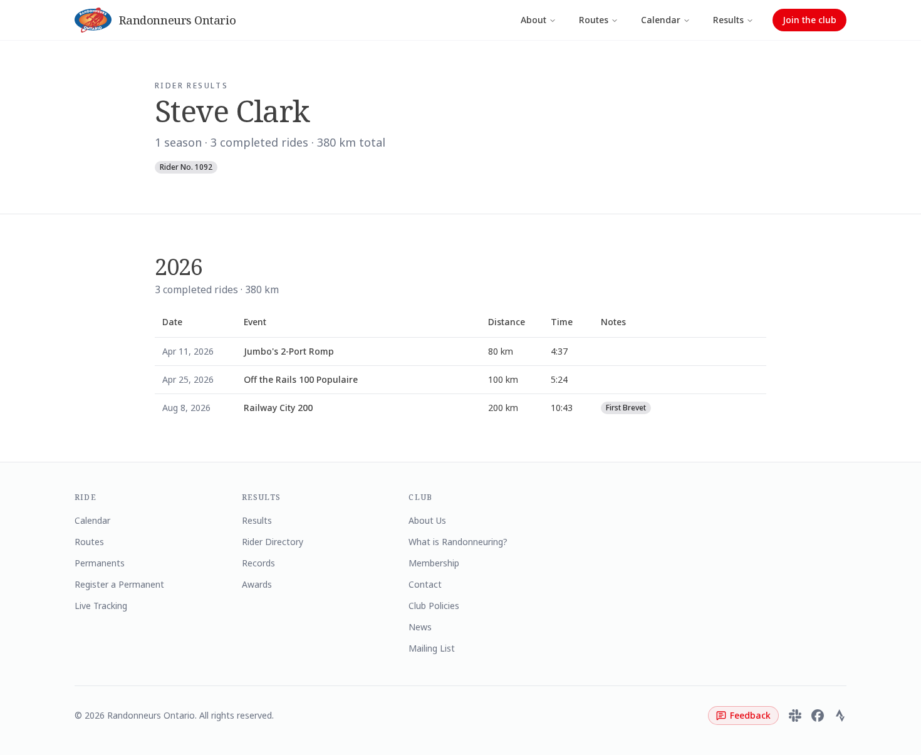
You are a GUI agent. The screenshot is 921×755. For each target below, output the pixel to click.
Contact (425, 584)
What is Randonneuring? (457, 542)
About (533, 20)
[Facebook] (817, 715)
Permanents (100, 563)
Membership (433, 563)
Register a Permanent (119, 584)
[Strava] (840, 715)
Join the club (809, 20)
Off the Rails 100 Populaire (301, 379)
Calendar (660, 20)
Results (728, 20)
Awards (257, 584)
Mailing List (431, 648)
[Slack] (795, 715)
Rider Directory (272, 542)
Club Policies (433, 606)
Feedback (750, 715)
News (420, 627)
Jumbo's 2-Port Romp (289, 351)
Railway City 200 (278, 408)
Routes (593, 20)
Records (258, 563)
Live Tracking (101, 606)
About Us (427, 520)
